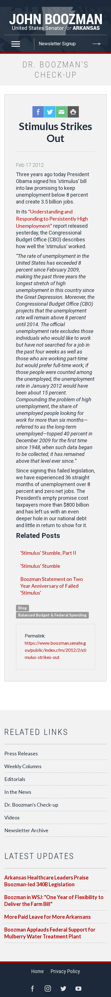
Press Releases (21, 753)
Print (73, 112)
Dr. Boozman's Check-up (31, 804)
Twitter (50, 112)
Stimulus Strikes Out (55, 132)
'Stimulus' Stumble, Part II (48, 553)
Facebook (38, 112)
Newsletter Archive (26, 830)
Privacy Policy (65, 971)
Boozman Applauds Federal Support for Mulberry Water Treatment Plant (49, 933)
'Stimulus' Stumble (40, 566)
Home (37, 971)
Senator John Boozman (55, 21)
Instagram (48, 988)
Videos (12, 817)
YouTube (78, 988)
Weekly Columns (23, 766)
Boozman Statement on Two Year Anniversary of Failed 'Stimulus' (51, 586)
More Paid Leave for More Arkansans (47, 917)
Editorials (14, 779)
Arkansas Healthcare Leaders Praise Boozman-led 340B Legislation (46, 880)
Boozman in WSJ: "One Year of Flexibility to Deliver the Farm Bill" (54, 900)
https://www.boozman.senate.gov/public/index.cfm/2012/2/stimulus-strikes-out (55, 650)
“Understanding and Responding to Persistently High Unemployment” (52, 218)
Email (61, 112)
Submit (96, 44)
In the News (17, 792)
